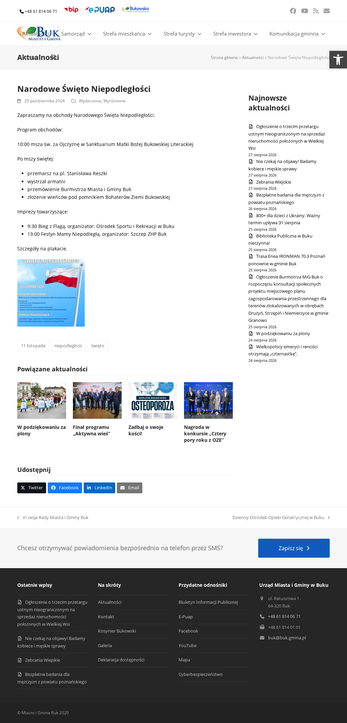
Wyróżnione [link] (114, 101)
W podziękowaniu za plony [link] (283, 333)
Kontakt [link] (106, 617)
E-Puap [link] (186, 617)
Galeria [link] (105, 645)
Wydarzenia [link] (90, 101)
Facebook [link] (188, 631)
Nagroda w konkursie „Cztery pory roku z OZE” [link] (205, 433)
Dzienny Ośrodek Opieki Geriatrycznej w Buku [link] (278, 517)
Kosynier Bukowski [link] (117, 631)
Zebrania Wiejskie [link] (273, 182)
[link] (338, 59)
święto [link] (97, 346)
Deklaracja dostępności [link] (121, 660)
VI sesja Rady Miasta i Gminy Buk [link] (52, 517)
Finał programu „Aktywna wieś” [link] (91, 430)
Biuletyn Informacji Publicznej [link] (208, 602)
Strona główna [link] (224, 57)
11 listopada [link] (33, 346)
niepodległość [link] (68, 346)
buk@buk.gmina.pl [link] (287, 638)
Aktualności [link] (253, 57)
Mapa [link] (184, 660)
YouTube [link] (188, 645)
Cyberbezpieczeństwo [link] (201, 674)
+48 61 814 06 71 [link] (41, 11)
